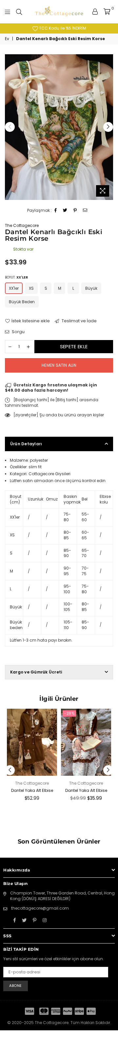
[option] (59, 127)
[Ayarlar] (95, 11)
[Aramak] (19, 11)
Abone (15, 985)
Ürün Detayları (26, 444)
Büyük (91, 288)
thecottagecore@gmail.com (40, 908)
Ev (7, 38)
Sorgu (18, 332)
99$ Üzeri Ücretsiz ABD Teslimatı (74, 28)
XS (31, 288)
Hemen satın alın (59, 365)
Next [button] (108, 127)
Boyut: (16, 277)
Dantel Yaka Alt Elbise (32, 790)
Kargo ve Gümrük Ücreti (36, 672)
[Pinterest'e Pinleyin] (75, 211)
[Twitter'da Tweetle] (65, 211)
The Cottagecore (22, 225)
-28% (69, 713)
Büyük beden (22, 302)
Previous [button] (10, 127)
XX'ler (14, 288)
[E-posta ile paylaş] (85, 211)
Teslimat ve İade (79, 321)
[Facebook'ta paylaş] (56, 211)
